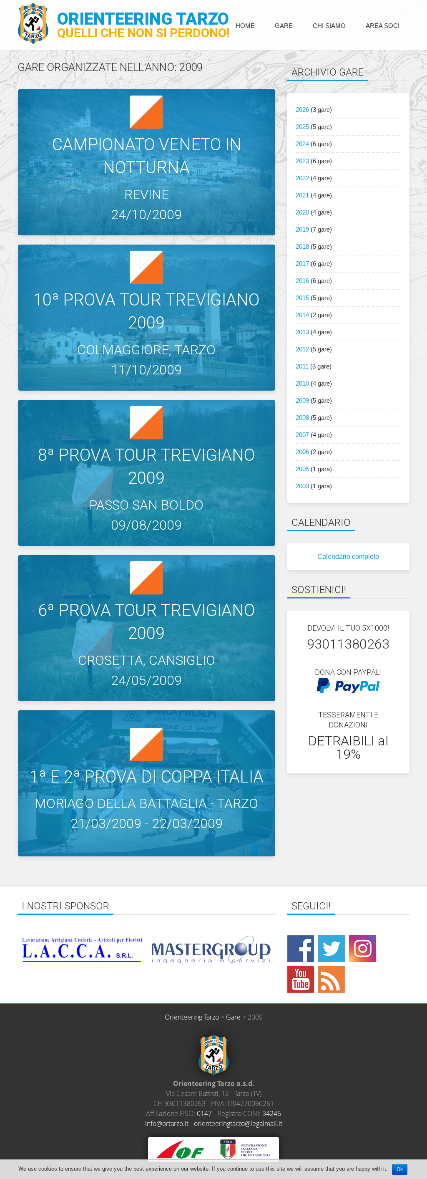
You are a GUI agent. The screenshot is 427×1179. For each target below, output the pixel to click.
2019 (302, 229)
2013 (302, 332)
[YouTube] (300, 979)
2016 (302, 280)
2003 (302, 486)
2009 (302, 400)
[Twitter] (331, 948)
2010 (302, 383)
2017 (302, 263)
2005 (302, 468)
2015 (302, 297)
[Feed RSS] (331, 979)
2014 (302, 314)
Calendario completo (348, 556)
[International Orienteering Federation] (180, 1149)
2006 (302, 451)
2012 (302, 349)
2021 (302, 195)
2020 (302, 212)
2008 (302, 417)
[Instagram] (362, 948)
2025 (302, 126)
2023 (302, 160)
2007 (302, 434)
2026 (302, 109)
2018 (302, 246)
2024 (302, 143)
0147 (204, 1113)
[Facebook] (300, 948)
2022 (302, 178)
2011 (302, 366)
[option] (117, 950)
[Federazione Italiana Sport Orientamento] (244, 1149)
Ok (400, 1169)
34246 (271, 1113)
